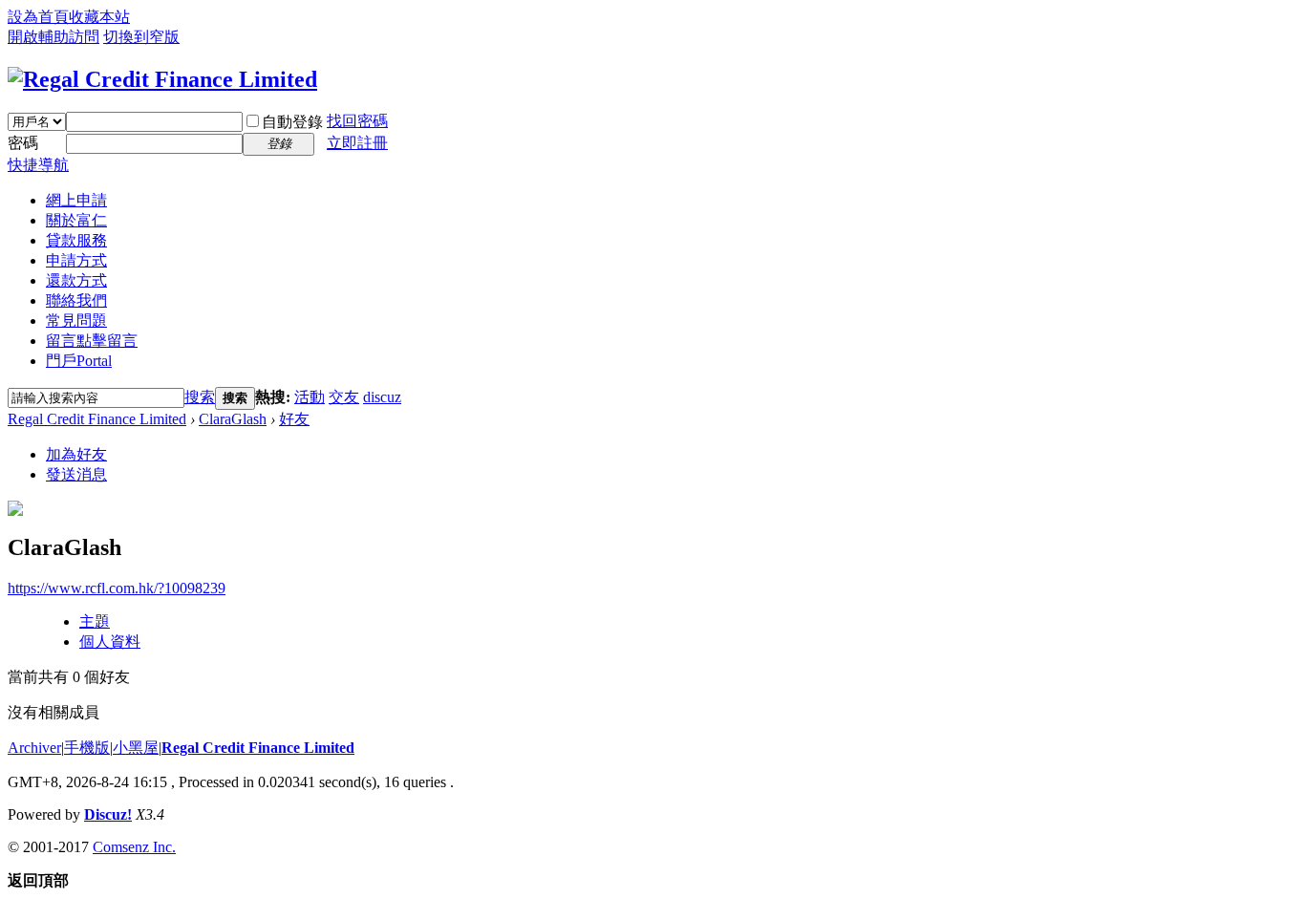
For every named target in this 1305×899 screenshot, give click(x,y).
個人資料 (109, 641)
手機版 (87, 747)
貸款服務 (76, 240)
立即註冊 (357, 143)
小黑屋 (136, 747)
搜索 (199, 397)
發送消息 (76, 474)
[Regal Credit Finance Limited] (162, 79)
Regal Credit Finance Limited (97, 419)
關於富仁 (76, 220)
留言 (92, 340)
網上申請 (76, 200)
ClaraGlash (233, 419)
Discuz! (108, 814)
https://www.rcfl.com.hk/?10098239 (116, 588)
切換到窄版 (141, 37)
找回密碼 (357, 121)
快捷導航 (38, 165)
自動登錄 (292, 122)
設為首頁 (38, 17)
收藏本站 (99, 17)
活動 (309, 397)
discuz (382, 397)
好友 (294, 419)
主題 (94, 621)
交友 (344, 397)
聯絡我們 (76, 300)
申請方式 (76, 260)
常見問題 (76, 320)
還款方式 (76, 280)
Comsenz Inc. (134, 847)
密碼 (23, 143)
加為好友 (76, 454)
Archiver (34, 747)
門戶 (79, 361)
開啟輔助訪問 (53, 37)
